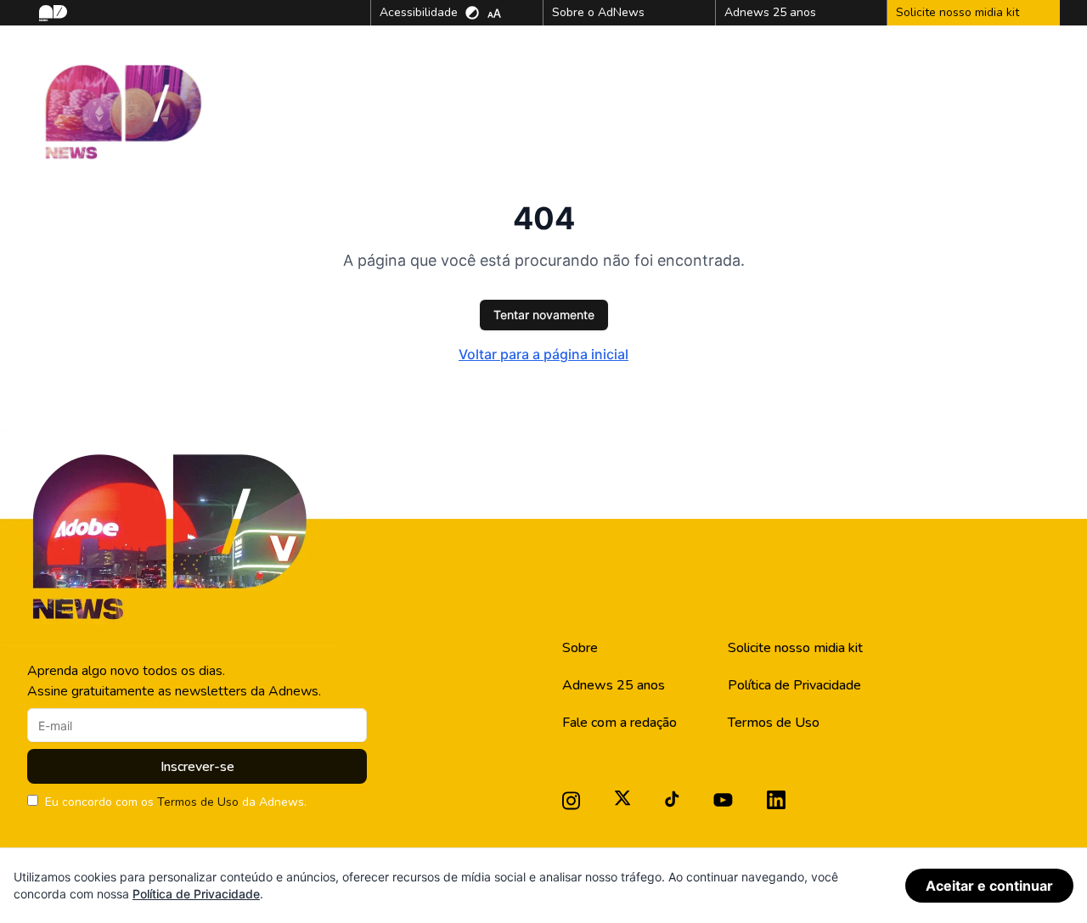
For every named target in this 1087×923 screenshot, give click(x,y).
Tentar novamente (543, 314)
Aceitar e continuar (989, 885)
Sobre (580, 648)
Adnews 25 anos (613, 685)
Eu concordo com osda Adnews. (176, 802)
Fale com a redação (619, 722)
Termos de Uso (198, 802)
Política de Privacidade (794, 685)
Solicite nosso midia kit (795, 648)
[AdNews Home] (51, 13)
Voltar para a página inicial (543, 354)
